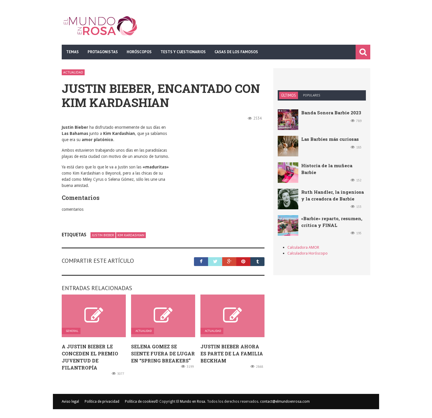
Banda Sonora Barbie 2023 (331, 113)
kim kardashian (131, 235)
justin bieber (103, 235)
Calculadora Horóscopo (307, 253)
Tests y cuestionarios (183, 51)
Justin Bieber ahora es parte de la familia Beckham (231, 353)
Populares (311, 95)
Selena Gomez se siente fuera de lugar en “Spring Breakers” (163, 353)
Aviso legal (70, 401)
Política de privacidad (102, 401)
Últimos (288, 95)
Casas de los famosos (236, 51)
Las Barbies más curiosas (330, 139)
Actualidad (73, 72)
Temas (72, 51)
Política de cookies (140, 401)
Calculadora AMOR (303, 247)
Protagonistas (103, 51)
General (72, 331)
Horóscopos (139, 51)
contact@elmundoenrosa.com (285, 401)
